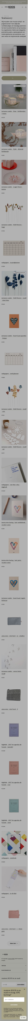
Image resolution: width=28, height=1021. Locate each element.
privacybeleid (9, 1010)
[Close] (24, 989)
